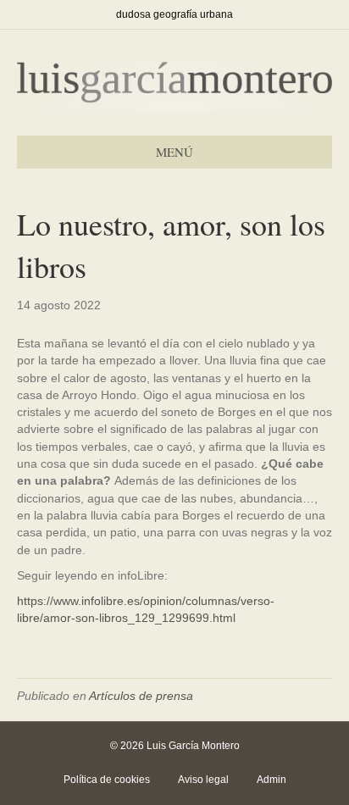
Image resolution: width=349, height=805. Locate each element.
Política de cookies (107, 780)
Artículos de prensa (141, 695)
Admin (271, 780)
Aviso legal (203, 780)
